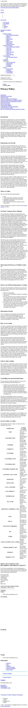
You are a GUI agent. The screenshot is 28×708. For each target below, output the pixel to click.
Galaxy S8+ (9, 49)
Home (4, 84)
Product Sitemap (7, 677)
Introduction (3, 95)
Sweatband (8, 66)
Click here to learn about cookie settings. (10, 7)
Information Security (5, 102)
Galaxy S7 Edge (10, 52)
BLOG (5, 67)
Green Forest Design (5, 706)
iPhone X (8, 36)
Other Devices (6, 56)
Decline (2, 12)
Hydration (8, 65)
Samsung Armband (7, 45)
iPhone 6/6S (9, 43)
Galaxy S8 (8, 48)
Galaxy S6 (8, 53)
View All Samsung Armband (12, 46)
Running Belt (9, 63)
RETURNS (3, 685)
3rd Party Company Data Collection (9, 98)
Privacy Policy (9, 669)
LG (7, 58)
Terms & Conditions (11, 668)
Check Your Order (10, 667)
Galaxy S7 (8, 50)
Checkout (5, 26)
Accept (2, 10)
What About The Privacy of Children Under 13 (11, 100)
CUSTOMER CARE (5, 688)
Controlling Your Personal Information (9, 106)
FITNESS (5, 59)
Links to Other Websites (6, 105)
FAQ (4, 25)
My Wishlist (6, 23)
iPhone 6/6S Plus (10, 44)
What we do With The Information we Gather (11, 101)
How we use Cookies (5, 104)
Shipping (8, 665)
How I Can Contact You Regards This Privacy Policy (13, 109)
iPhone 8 (8, 37)
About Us (8, 663)
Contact (3, 680)
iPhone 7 (8, 40)
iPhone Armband (7, 33)
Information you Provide (6, 96)
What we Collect (4, 97)
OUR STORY (9, 68)
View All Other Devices (11, 57)
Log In (5, 27)
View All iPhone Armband (12, 35)
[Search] (14, 75)
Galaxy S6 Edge (10, 54)
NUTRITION (9, 71)
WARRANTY (4, 686)
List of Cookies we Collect (7, 108)
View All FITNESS (10, 62)
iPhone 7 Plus (9, 41)
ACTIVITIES (9, 72)
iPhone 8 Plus (9, 39)
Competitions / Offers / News (7, 587)
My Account (6, 22)
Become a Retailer (7, 673)
